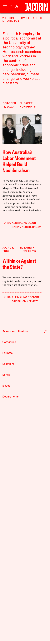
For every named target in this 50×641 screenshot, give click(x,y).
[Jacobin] (36, 7)
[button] (5, 7)
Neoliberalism (31, 227)
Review (33, 301)
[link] (16, 7)
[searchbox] (25, 331)
